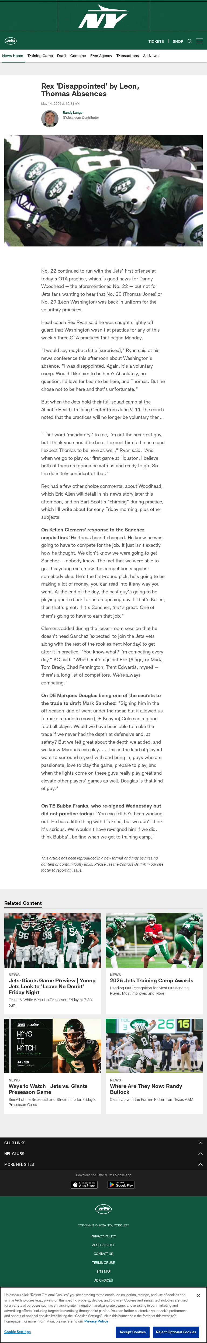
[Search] (190, 41)
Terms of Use (103, 1262)
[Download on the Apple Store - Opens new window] (84, 1185)
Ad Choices (103, 1280)
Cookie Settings (17, 1332)
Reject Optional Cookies (176, 1332)
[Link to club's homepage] (10, 38)
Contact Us (103, 1253)
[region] (103, 1315)
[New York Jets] (103, 1210)
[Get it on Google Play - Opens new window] (121, 1187)
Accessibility (103, 1245)
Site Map (103, 1271)
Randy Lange (72, 112)
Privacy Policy (103, 1236)
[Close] (198, 1296)
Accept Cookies (133, 1332)
